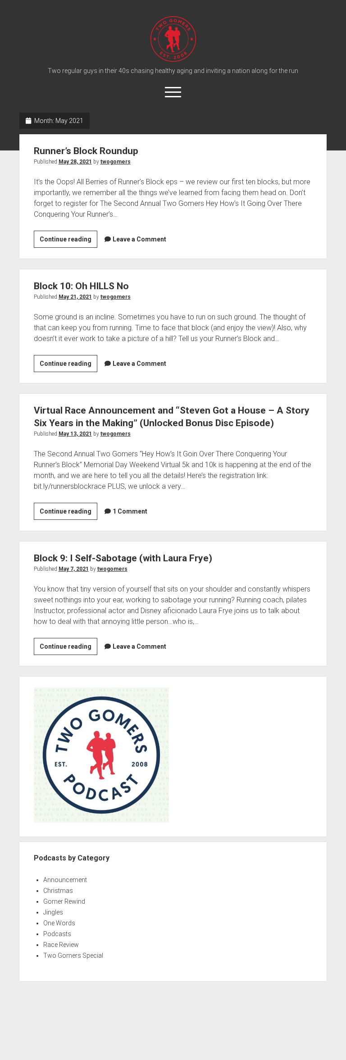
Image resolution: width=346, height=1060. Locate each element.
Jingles (53, 912)
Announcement (65, 879)
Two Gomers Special (73, 955)
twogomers (115, 162)
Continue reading (68, 242)
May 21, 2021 (75, 297)
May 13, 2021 (75, 434)
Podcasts (57, 933)
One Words (59, 923)
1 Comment (130, 511)
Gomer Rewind (64, 901)
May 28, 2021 (75, 162)
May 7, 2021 (74, 569)
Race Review (61, 944)
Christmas (58, 890)
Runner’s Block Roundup (86, 151)
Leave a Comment (139, 239)
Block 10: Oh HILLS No (81, 286)
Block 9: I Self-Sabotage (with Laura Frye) (123, 558)
